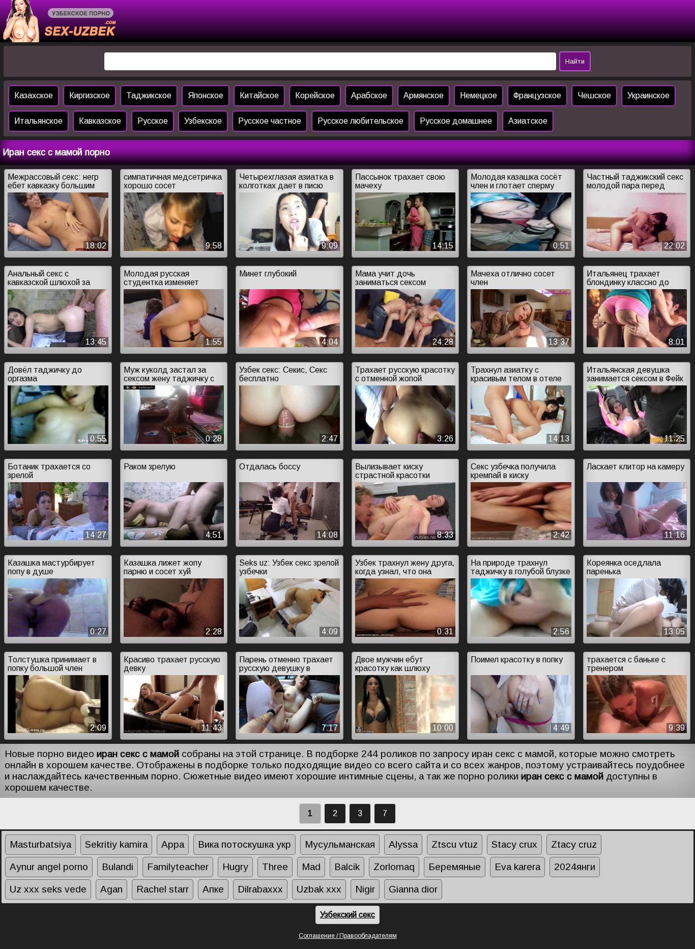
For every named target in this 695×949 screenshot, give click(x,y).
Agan (111, 889)
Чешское (594, 95)
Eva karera (517, 866)
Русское (152, 121)
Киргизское (89, 95)
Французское (537, 95)
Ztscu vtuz (454, 844)
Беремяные (454, 866)
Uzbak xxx (319, 889)
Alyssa (403, 844)
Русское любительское (360, 121)
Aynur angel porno (49, 866)
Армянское (423, 95)
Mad (311, 866)
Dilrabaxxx (260, 889)
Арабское (369, 95)
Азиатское (527, 121)
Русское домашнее (456, 121)
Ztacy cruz (574, 844)
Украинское (648, 95)
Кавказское (100, 121)
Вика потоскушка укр (244, 844)
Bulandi (117, 866)
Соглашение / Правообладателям (348, 935)
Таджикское (148, 95)
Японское (205, 95)
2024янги (574, 866)
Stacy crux (514, 844)
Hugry (235, 866)
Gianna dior (413, 889)
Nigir (365, 889)
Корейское (315, 95)
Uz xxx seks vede (48, 889)
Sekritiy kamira (116, 844)
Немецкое (478, 95)
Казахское (33, 95)
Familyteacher (178, 866)
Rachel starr (162, 889)
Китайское (259, 95)
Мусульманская (340, 844)
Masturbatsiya (40, 844)
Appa (172, 844)
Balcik (347, 866)
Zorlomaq (394, 866)
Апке (213, 889)
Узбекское (203, 121)
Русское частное (269, 121)
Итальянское (38, 121)
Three (275, 866)
